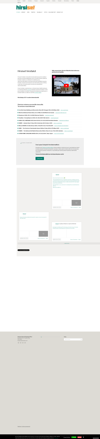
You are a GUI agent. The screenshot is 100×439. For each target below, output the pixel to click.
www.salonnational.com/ (60, 112)
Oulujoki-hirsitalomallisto (47, 147)
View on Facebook (74, 207)
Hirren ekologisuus (90, 284)
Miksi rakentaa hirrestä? (25, 284)
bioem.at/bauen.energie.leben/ (61, 125)
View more (56, 437)
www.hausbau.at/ (54, 117)
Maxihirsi (54, 318)
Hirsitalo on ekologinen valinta (60, 284)
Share (80, 207)
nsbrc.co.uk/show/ (58, 123)
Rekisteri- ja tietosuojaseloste (24, 426)
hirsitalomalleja (37, 92)
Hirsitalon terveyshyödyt (25, 318)
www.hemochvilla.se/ (64, 120)
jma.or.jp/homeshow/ (59, 133)
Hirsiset (29, 89)
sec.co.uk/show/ (64, 110)
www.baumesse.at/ (49, 115)
